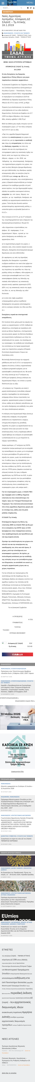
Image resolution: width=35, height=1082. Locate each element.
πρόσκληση (19, 998)
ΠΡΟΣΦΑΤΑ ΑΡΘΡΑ (8, 779)
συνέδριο (13, 1017)
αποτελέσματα (8, 978)
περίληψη (15, 1025)
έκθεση (19, 960)
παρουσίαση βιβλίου (7, 963)
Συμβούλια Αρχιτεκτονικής (24, 1025)
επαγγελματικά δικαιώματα (18, 973)
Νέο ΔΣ (14, 963)
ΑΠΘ (28, 978)
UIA (15, 959)
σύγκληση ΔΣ (7, 960)
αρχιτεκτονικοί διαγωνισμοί (8, 998)
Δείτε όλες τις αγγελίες (9, 1073)
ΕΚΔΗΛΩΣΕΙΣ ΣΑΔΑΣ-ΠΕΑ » (25, 701)
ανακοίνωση (7, 1012)
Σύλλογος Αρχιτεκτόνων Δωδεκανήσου (15, 989)
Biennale (29, 973)
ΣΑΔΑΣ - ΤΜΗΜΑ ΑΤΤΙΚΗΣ (20, 956)
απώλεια (7, 956)
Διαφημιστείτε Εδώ (17, 771)
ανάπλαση (26, 998)
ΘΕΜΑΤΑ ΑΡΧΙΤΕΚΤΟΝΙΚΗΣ (11, 853)
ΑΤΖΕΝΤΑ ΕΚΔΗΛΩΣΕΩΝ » (9, 698)
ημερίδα (30, 982)
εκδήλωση (19, 978)
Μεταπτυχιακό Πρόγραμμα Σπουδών (14, 985)
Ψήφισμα (4, 1028)
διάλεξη (24, 960)
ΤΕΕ (3, 956)
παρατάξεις (29, 989)
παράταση (17, 1012)
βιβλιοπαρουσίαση (6, 993)
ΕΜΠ (3, 982)
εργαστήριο (20, 1017)
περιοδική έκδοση (21, 992)
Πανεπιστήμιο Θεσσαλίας (16, 982)
